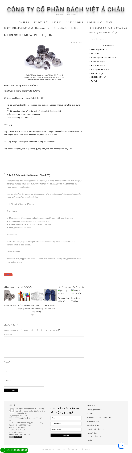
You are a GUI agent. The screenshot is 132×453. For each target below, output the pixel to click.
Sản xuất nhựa (97, 74)
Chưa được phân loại (99, 50)
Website (7, 380)
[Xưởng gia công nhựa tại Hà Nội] (24, 300)
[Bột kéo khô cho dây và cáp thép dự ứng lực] (37, 300)
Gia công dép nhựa (98, 77)
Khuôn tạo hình (10, 305)
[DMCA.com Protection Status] (15, 437)
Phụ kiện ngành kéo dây (100, 70)
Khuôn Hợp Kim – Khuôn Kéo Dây (103, 58)
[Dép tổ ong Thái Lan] (77, 293)
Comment (8, 335)
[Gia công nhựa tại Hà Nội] (64, 293)
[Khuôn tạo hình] (10, 300)
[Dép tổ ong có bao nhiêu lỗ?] (50, 300)
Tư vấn (94, 81)
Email (7, 371)
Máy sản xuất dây (98, 66)
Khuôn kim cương (98, 62)
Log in (87, 449)
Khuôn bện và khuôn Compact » (71, 287)
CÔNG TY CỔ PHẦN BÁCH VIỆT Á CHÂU (66, 9)
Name (7, 362)
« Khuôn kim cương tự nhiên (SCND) (18, 287)
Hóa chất (95, 54)
